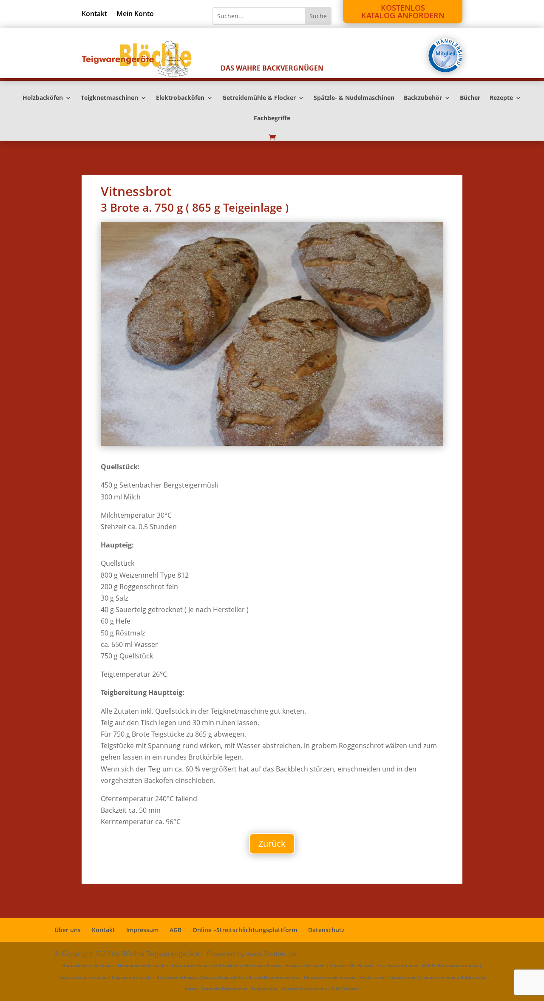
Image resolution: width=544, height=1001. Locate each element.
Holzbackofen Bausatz (177, 977)
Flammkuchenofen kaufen (143, 965)
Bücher (470, 98)
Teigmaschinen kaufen (132, 977)
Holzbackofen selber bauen (329, 977)
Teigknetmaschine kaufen (83, 977)
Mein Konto (135, 14)
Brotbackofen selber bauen (88, 965)
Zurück (272, 843)
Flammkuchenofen (438, 977)
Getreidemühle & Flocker (259, 98)
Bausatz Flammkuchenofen (274, 977)
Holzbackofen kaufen (305, 965)
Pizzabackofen (402, 977)
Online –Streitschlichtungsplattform (245, 930)
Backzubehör (423, 98)
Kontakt (94, 14)
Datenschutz (326, 930)
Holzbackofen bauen (191, 965)
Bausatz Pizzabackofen (223, 977)
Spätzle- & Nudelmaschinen (354, 98)
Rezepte (501, 98)
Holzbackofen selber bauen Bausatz (248, 965)
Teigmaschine (264, 989)
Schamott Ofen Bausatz (351, 965)
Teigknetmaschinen (109, 98)
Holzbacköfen (43, 98)
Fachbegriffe (272, 118)
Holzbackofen (372, 977)
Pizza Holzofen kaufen (397, 965)
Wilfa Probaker (345, 989)
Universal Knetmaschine (304, 989)
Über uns (67, 930)
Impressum (142, 930)
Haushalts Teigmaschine (224, 989)
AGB (175, 930)
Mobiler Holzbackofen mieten (450, 965)
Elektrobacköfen (180, 98)
